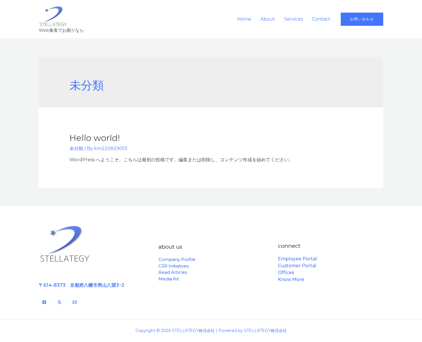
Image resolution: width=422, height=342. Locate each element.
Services (293, 19)
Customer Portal (297, 265)
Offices (286, 272)
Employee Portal (297, 259)
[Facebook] (44, 302)
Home (244, 19)
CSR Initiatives (173, 266)
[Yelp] (59, 302)
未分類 (76, 148)
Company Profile (176, 259)
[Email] (74, 302)
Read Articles (172, 272)
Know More (291, 279)
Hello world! (94, 138)
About (267, 19)
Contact (321, 19)
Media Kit (168, 279)
